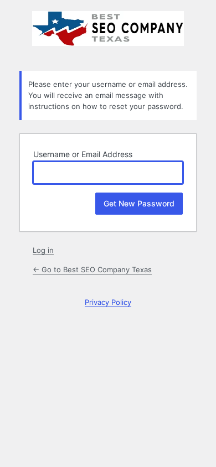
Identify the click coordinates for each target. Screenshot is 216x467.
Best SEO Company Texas (108, 34)
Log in (43, 250)
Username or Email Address (82, 154)
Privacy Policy (108, 302)
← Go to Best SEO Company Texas (92, 269)
